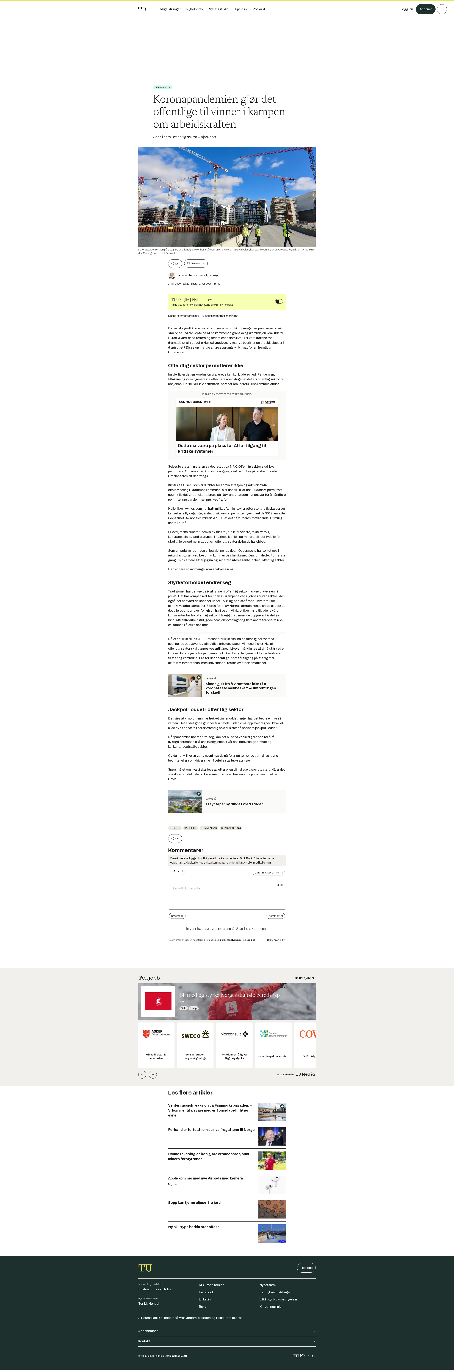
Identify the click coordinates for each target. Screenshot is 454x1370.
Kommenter (198, 263)
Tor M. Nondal (148, 1303)
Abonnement (148, 1331)
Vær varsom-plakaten (195, 1318)
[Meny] (442, 9)
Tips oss (306, 1268)
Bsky (202, 1306)
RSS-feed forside (211, 1285)
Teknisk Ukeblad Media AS (170, 1356)
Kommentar (209, 828)
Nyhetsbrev (267, 1285)
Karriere (190, 828)
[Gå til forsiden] (142, 9)
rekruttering (231, 828)
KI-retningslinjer (271, 1306)
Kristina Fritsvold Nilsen (155, 1289)
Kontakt (144, 1341)
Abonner (426, 9)
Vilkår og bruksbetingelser (278, 1299)
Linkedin (205, 1299)
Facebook (206, 1292)
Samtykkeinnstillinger (275, 1292)
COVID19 (175, 828)
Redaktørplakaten (229, 1318)
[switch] (279, 301)
